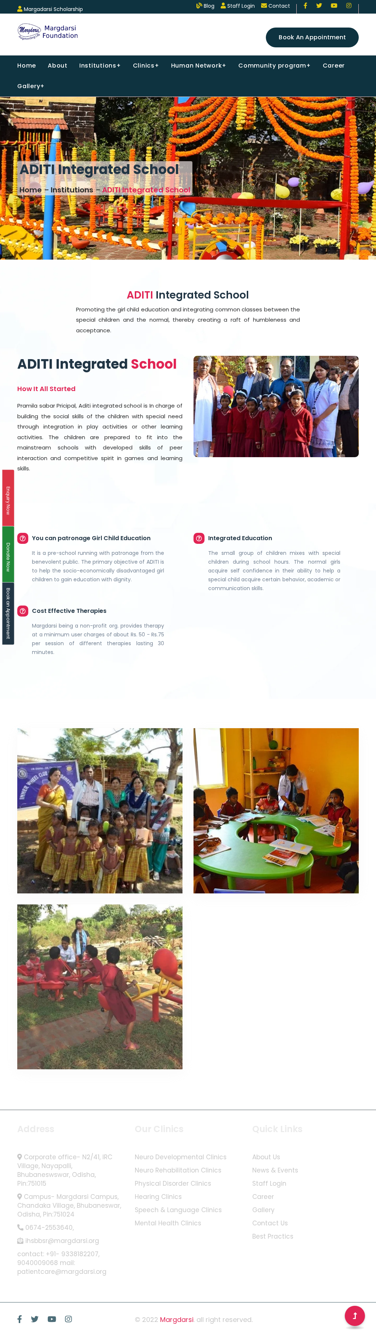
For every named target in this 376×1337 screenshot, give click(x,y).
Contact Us (270, 1223)
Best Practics (272, 1236)
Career (334, 65)
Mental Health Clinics (168, 1223)
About (58, 65)
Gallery (263, 1210)
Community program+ (274, 65)
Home (26, 65)
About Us (266, 1157)
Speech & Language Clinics (178, 1210)
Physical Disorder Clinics (173, 1184)
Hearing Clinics (158, 1197)
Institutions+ (100, 65)
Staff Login (269, 1184)
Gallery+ (31, 86)
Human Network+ (199, 65)
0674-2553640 (49, 1228)
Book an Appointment (312, 37)
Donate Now (8, 557)
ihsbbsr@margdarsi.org (62, 1241)
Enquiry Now (8, 501)
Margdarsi (177, 1319)
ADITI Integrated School (146, 190)
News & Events (275, 1170)
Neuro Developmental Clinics (181, 1157)
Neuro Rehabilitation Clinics (178, 1170)
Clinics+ (146, 65)
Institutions (72, 190)
